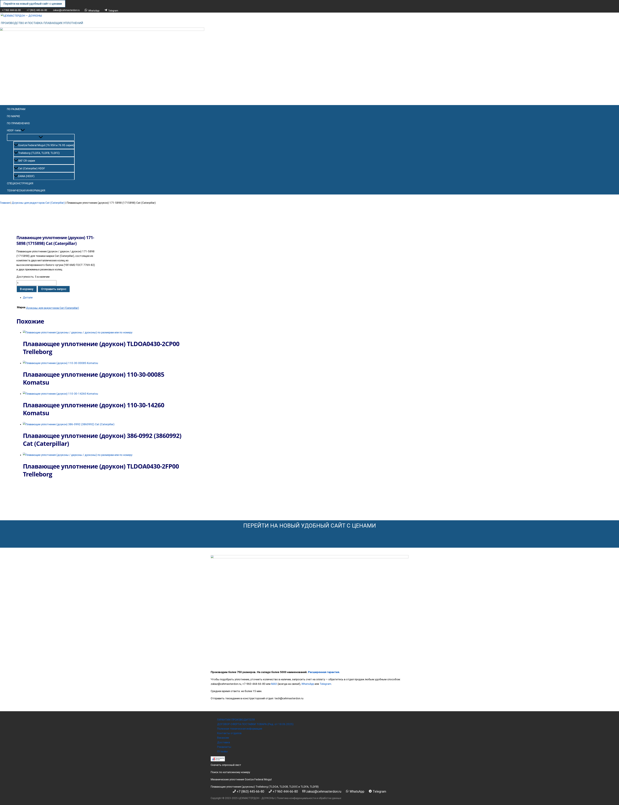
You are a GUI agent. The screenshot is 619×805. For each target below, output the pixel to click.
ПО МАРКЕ (13, 116)
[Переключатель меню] (41, 137)
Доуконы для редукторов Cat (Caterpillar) (38, 202)
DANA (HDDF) (26, 176)
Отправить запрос (53, 289)
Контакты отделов (229, 733)
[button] (32, 3)
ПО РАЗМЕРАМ (16, 109)
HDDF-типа (14, 130)
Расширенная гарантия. (324, 672)
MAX (274, 683)
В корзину (26, 289)
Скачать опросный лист (226, 764)
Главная (5, 202)
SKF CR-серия (26, 160)
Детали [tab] (28, 297)
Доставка (223, 742)
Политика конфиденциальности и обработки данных (309, 798)
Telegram (325, 683)
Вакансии (223, 737)
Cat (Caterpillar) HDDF (31, 168)
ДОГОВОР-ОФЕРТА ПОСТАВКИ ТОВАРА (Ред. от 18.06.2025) (255, 724)
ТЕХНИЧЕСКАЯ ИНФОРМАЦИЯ (26, 190)
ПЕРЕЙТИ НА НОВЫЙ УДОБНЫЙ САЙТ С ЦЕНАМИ (309, 525)
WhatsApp (307, 683)
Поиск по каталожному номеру (230, 772)
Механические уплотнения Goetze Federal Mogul (241, 779)
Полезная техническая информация (239, 728)
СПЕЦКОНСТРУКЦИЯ (20, 183)
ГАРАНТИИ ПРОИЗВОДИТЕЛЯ (236, 719)
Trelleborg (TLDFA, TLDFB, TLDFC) (39, 153)
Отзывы (222, 751)
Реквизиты (224, 746)
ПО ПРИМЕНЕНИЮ (18, 123)
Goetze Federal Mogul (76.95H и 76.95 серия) (46, 145)
